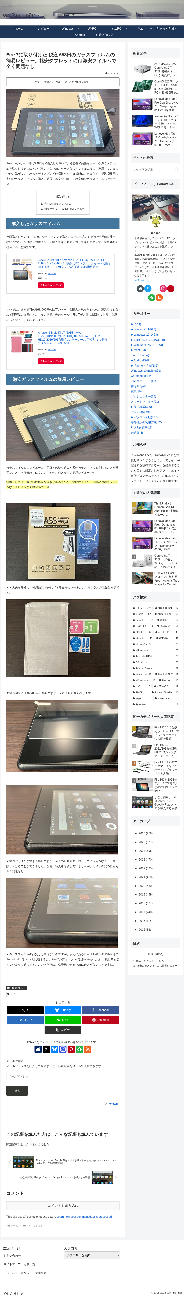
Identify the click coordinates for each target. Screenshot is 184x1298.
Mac (140, 350)
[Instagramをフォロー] (62, 1049)
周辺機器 (143, 406)
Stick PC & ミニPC (149, 339)
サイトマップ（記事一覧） (21, 1264)
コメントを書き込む (63, 1205)
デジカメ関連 (141, 412)
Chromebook (141, 375)
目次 (58, 196)
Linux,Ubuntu (141, 355)
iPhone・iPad (146, 365)
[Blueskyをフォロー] (54, 1049)
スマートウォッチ (145, 401)
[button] (63, 1030)
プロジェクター (143, 396)
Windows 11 (145, 329)
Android (142, 360)
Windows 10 (146, 334)
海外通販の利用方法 (146, 422)
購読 (17, 1090)
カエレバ (52, 274)
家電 (136, 391)
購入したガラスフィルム (57, 203)
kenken (155, 233)
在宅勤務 (139, 386)
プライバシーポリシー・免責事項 (25, 1273)
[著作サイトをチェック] (38, 1049)
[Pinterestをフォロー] (71, 1049)
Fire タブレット (18, 988)
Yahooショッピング (50, 285)
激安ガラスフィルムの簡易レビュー (64, 208)
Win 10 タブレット (148, 344)
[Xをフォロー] (46, 1049)
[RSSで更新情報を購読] (87, 1049)
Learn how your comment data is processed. (84, 1216)
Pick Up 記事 (141, 427)
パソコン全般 (146, 417)
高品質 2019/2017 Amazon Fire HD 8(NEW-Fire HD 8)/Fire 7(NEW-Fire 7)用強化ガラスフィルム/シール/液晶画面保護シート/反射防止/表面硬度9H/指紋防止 (74, 263)
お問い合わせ (142, 280)
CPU (138, 324)
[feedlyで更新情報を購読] (79, 1049)
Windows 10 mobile (146, 370)
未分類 (137, 432)
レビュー (14, 994)
